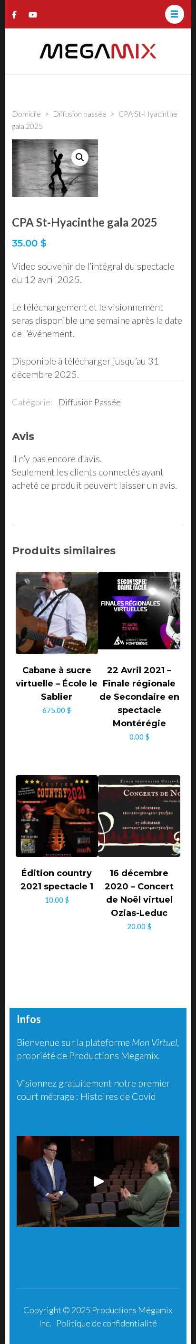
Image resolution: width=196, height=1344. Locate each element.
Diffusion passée (90, 402)
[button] (79, 157)
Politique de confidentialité (106, 1323)
